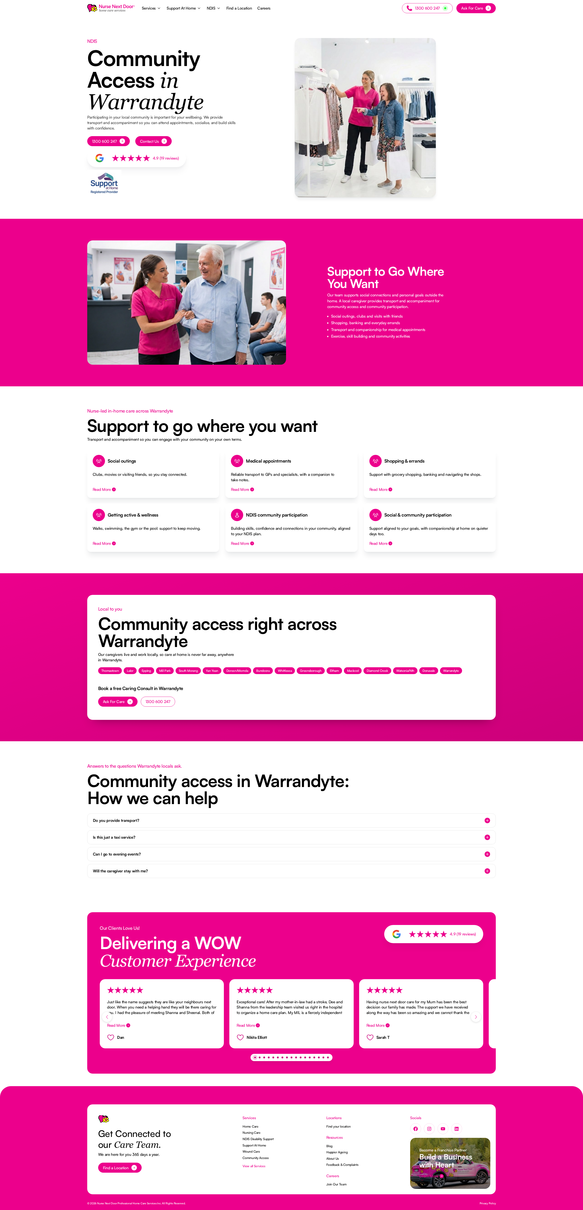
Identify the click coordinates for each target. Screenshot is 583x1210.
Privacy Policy (488, 1203)
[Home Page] (111, 8)
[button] (151, 8)
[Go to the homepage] (103, 1120)
